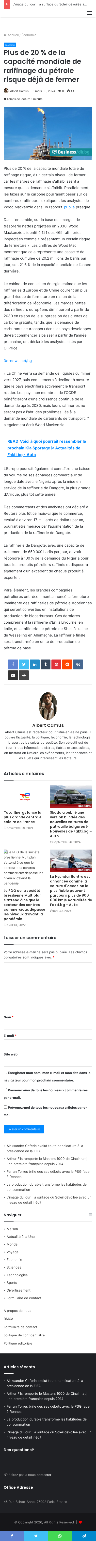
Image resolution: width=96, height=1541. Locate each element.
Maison (12, 1229)
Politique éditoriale (18, 1343)
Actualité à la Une (21, 1237)
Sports (12, 1283)
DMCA (8, 1319)
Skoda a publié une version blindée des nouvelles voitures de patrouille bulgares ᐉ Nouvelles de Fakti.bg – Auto (71, 824)
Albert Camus (19, 91)
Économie (28, 35)
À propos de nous (17, 1311)
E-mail (10, 1036)
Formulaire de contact (24, 1298)
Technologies (17, 1275)
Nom (9, 1017)
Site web (10, 1054)
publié (69, 207)
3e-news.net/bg (18, 360)
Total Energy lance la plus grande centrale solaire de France (23, 817)
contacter (44, 1475)
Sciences (14, 1267)
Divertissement (19, 1290)
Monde (12, 1244)
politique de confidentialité (24, 1335)
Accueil (13, 35)
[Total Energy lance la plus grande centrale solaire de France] (25, 796)
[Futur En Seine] (20, 18)
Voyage (12, 1252)
